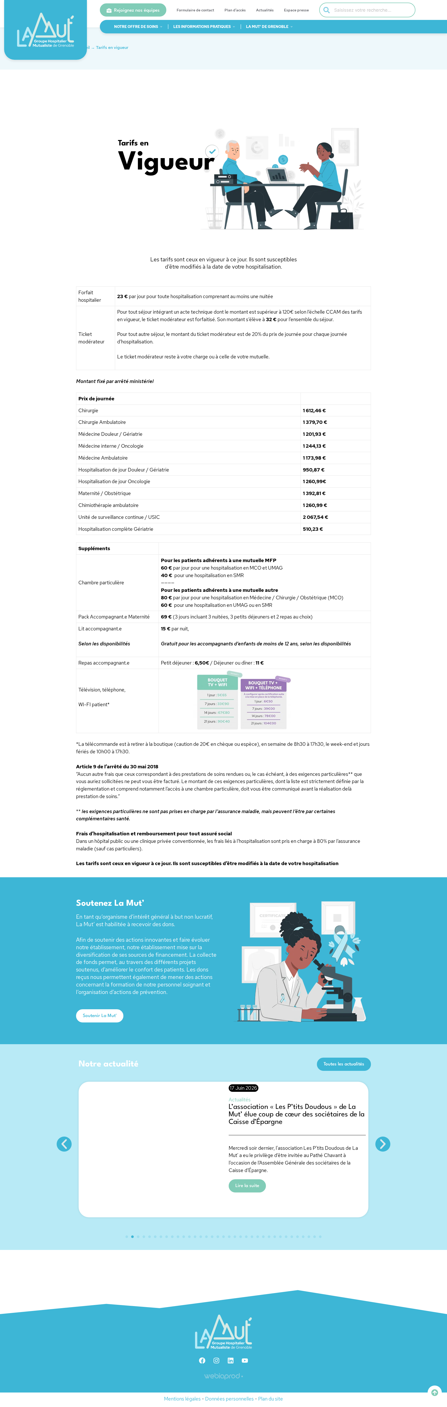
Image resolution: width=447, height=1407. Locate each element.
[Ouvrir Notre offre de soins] (161, 27)
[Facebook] (202, 1360)
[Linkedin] (230, 1360)
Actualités (265, 10)
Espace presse (296, 10)
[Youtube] (245, 1360)
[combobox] (367, 10)
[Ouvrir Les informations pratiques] (234, 27)
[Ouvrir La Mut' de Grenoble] (291, 27)
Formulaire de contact (195, 10)
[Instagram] (216, 1360)
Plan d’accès (235, 10)
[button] (64, 1144)
